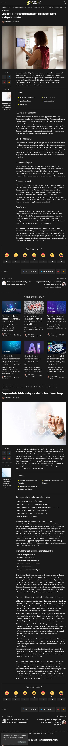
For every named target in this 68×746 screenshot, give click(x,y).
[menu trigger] (4, 2)
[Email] (9, 82)
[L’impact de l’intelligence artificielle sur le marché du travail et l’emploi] (11, 307)
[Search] (64, 2)
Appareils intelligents (25, 101)
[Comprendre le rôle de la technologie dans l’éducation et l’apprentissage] (6, 96)
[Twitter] (9, 77)
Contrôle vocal (23, 104)
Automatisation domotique (27, 97)
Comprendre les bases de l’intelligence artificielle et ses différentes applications (56, 319)
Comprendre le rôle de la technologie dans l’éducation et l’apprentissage (6, 106)
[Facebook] (4, 77)
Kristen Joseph (8, 21)
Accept (21, 742)
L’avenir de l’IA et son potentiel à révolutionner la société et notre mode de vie (7, 484)
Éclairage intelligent (49, 101)
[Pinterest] (4, 82)
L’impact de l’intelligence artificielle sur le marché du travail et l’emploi (11, 319)
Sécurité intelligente (49, 97)
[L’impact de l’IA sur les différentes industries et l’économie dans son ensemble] (34, 347)
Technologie (5, 10)
